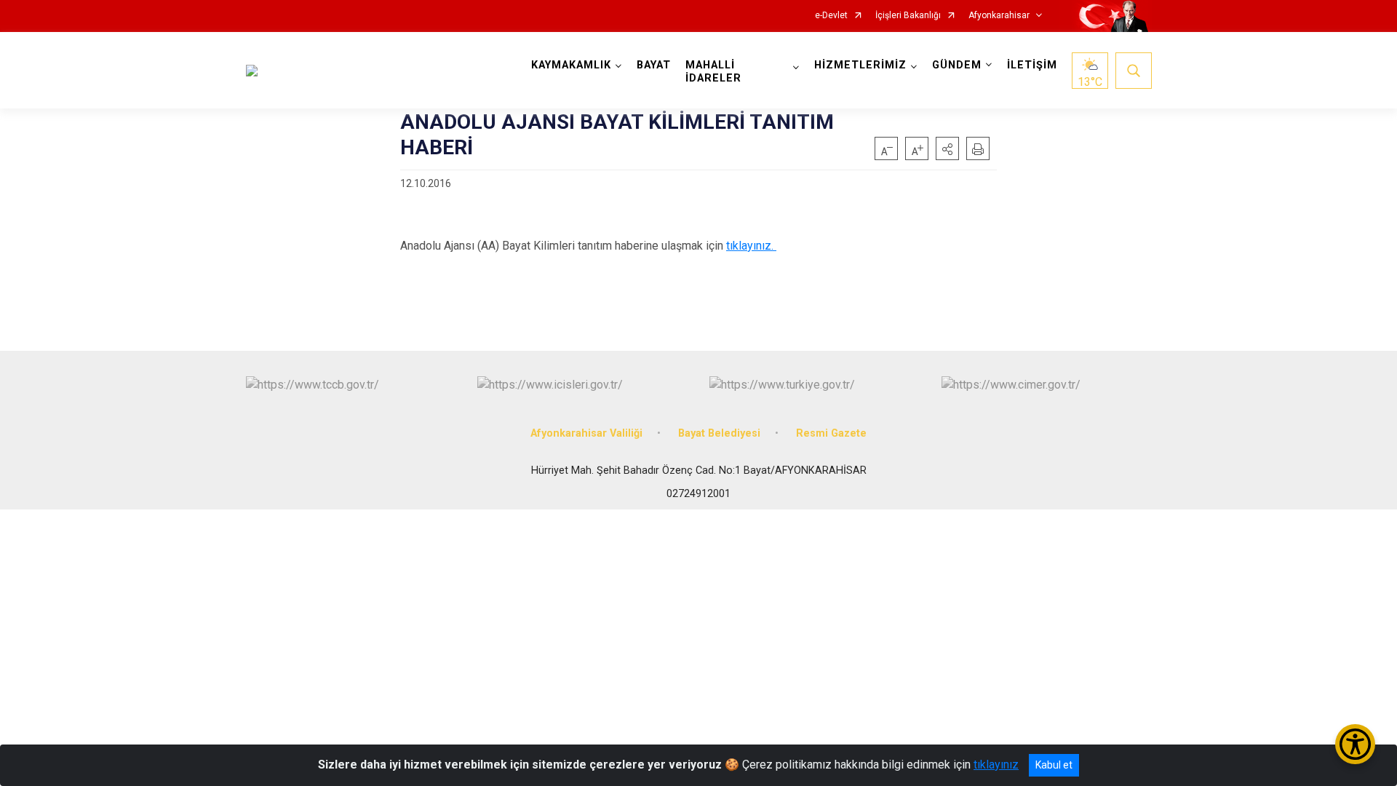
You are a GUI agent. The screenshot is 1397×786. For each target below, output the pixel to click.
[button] (947, 148)
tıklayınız (996, 764)
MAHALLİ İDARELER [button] (713, 71)
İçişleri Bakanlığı (908, 15)
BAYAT (654, 65)
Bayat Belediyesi (719, 433)
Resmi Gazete (831, 433)
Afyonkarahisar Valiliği (586, 433)
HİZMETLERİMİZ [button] (860, 65)
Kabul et (1053, 765)
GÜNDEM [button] (957, 65)
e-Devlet (831, 15)
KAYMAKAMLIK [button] (571, 65)
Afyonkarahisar (999, 15)
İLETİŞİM (1032, 65)
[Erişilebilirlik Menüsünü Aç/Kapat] (1355, 744)
